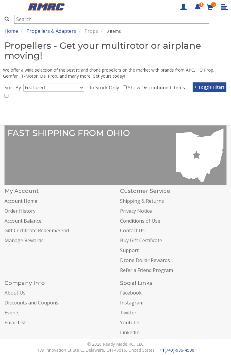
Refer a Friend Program (146, 270)
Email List (15, 322)
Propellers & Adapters (51, 31)
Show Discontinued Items (157, 87)
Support (129, 250)
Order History (20, 211)
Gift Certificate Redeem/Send (37, 230)
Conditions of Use (140, 221)
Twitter (128, 312)
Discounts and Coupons (31, 302)
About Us (15, 292)
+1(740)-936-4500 (176, 350)
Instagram (131, 302)
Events (12, 312)
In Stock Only (106, 87)
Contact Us (132, 230)
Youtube (129, 322)
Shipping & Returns (142, 201)
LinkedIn (130, 332)
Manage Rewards (24, 240)
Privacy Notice (136, 211)
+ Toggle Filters (209, 87)
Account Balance (23, 221)
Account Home (21, 201)
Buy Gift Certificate (141, 240)
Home (11, 31)
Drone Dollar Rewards (145, 260)
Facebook (131, 292)
